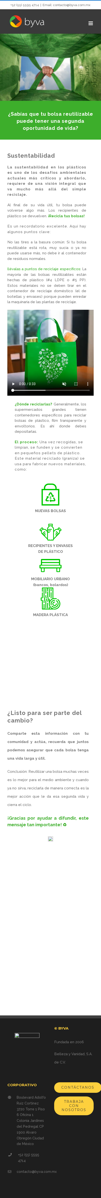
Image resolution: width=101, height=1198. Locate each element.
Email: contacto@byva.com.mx (66, 5)
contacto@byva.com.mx (37, 1172)
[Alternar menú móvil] (91, 23)
